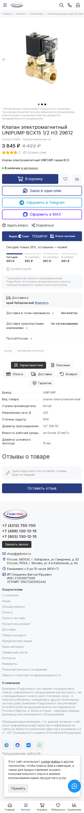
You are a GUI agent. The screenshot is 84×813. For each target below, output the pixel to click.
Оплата (18, 374)
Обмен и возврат (14, 635)
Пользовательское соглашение (24, 669)
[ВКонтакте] (28, 745)
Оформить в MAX (45, 214)
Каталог (21, 13)
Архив (8, 350)
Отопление (36, 13)
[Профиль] (78, 5)
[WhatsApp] (39, 745)
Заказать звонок (16, 544)
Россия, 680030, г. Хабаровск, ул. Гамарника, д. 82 (43, 559)
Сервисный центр (15, 652)
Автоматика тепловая (30, 350)
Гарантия (44, 383)
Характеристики (31, 365)
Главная (7, 13)
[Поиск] (61, 5)
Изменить (42, 302)
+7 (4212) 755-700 (19, 525)
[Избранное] (65, 179)
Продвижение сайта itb (21, 753)
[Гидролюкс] (16, 5)
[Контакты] (70, 5)
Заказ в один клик (45, 191)
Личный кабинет (13, 606)
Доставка (45, 374)
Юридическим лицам (17, 641)
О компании (10, 595)
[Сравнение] (77, 179)
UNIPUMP (49, 392)
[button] (39, 104)
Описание (63, 365)
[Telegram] (6, 745)
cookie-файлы (50, 761)
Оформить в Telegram (45, 202)
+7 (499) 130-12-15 (19, 531)
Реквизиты (9, 663)
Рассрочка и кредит (16, 623)
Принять (18, 788)
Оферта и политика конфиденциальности (31, 675)
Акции (6, 601)
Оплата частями (13, 618)
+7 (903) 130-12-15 (19, 536)
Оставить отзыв (42, 488)
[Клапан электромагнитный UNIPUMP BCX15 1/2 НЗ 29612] (42, 59)
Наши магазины (13, 646)
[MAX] (17, 745)
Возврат (72, 374)
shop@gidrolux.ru (19, 553)
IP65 (46, 419)
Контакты (8, 658)
